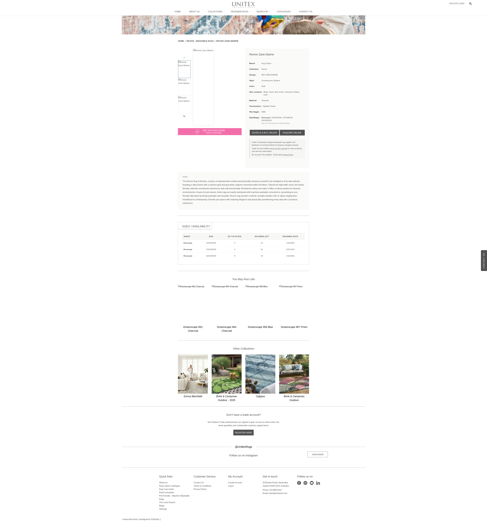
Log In (231, 486)
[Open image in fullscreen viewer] (203, 87)
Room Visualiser (166, 492)
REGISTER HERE (243, 433)
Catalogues (284, 12)
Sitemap (163, 509)
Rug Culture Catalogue (169, 486)
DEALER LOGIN (456, 3)
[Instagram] (305, 483)
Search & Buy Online (264, 133)
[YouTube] (312, 483)
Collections (215, 12)
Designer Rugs (239, 12)
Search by (262, 12)
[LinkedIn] (318, 483)
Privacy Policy (200, 489)
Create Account (235, 483)
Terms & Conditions (202, 486)
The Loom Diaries (167, 502)
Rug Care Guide (166, 489)
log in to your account (279, 148)
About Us (194, 12)
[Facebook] (299, 483)
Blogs (161, 506)
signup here (288, 155)
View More (318, 454)
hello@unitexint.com (278, 493)
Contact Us (305, 12)
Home (178, 12)
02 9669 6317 (276, 490)
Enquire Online (292, 133)
